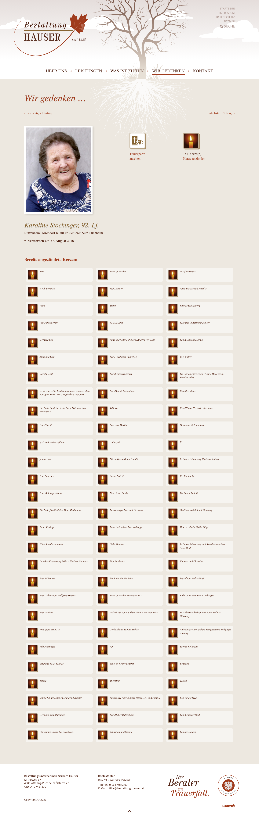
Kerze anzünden (194, 158)
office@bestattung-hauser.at (126, 788)
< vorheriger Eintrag (38, 113)
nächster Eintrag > (222, 113)
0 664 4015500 (118, 785)
